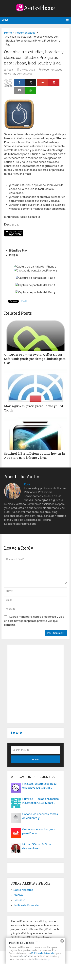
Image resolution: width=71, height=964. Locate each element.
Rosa (10, 69)
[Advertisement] (35, 683)
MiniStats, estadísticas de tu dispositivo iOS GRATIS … (39, 785)
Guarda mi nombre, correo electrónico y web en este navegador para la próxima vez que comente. (34, 620)
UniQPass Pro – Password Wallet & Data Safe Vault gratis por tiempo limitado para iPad (35, 359)
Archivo (18, 895)
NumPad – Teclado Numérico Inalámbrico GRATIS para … (40, 800)
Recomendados (52, 69)
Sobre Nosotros (23, 889)
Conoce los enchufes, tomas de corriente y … (40, 816)
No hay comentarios (19, 73)
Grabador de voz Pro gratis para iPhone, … (38, 831)
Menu (5, 20)
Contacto (19, 900)
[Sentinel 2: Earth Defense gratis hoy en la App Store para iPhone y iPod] (35, 433)
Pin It (24, 301)
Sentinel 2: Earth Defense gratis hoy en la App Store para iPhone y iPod (34, 456)
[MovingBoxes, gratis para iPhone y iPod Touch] (35, 385)
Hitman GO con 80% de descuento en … (36, 846)
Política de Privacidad (27, 905)
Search (35, 759)
